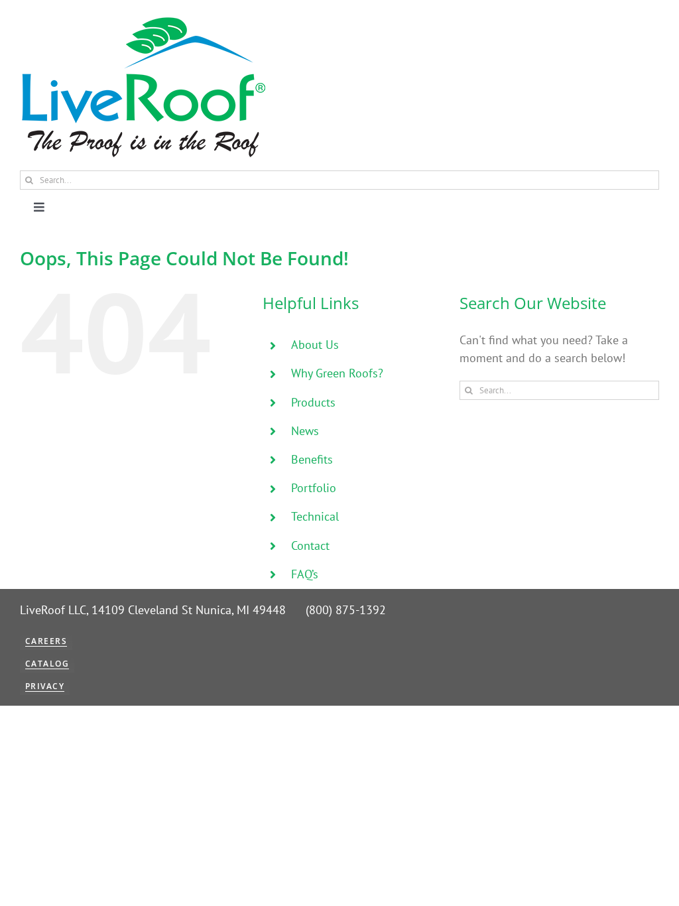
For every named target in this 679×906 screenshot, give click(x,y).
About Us (315, 344)
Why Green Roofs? (337, 373)
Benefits (312, 459)
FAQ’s (304, 574)
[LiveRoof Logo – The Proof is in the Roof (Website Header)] (142, 20)
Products (313, 402)
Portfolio (313, 487)
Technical (315, 516)
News (305, 430)
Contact (310, 545)
